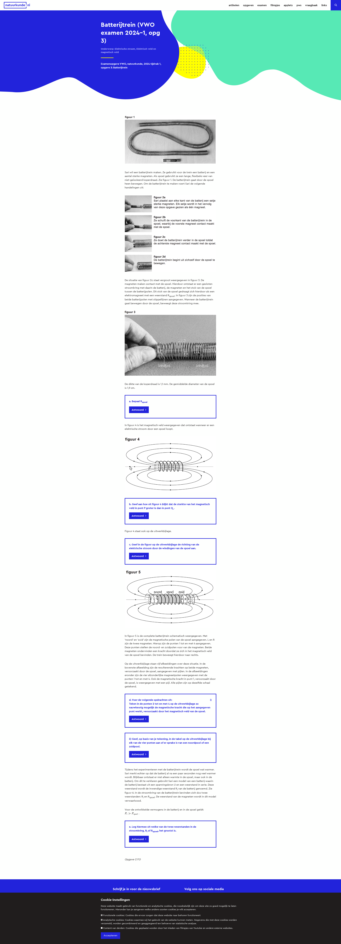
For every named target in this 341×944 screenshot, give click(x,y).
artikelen (234, 5)
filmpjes (275, 5)
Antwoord (138, 409)
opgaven (248, 5)
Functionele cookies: (151, 915)
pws (299, 5)
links (324, 5)
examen (262, 5)
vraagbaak (311, 5)
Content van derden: (168, 928)
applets (288, 5)
